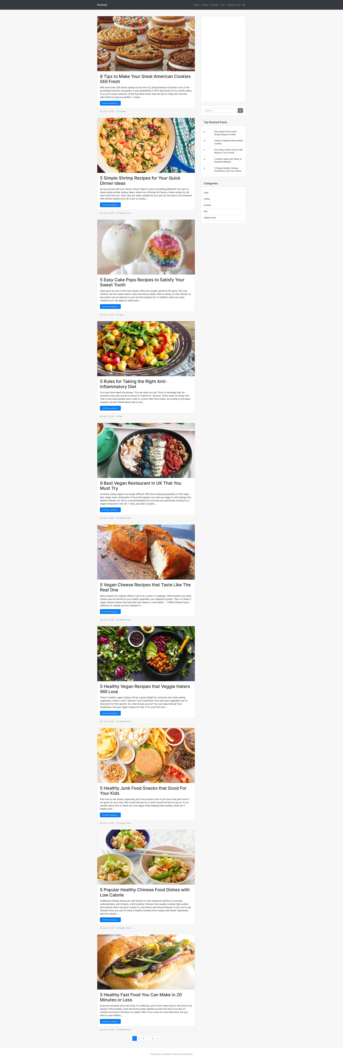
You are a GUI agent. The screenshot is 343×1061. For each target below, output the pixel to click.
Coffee (204, 4)
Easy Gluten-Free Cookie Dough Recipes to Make (225, 133)
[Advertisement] (223, 60)
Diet (223, 4)
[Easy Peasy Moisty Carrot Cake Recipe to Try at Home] (206, 150)
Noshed (102, 4)
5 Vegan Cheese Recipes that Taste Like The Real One (145, 587)
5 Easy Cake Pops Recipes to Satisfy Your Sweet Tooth (142, 282)
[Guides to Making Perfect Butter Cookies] (206, 140)
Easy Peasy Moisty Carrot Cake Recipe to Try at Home (228, 151)
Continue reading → (110, 103)
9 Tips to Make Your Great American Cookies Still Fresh (145, 79)
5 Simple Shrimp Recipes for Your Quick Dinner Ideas (140, 180)
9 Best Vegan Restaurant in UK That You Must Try (140, 485)
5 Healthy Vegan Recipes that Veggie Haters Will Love (145, 689)
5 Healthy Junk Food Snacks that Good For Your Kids (143, 790)
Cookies (214, 4)
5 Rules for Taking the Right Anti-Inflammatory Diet (133, 384)
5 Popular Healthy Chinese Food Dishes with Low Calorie (145, 892)
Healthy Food (234, 4)
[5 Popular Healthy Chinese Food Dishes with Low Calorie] (206, 168)
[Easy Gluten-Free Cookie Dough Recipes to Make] (206, 131)
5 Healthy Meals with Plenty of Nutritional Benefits (228, 160)
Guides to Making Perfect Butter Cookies (228, 142)
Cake (196, 4)
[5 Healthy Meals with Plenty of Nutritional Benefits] (206, 159)
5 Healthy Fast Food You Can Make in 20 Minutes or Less (141, 997)
